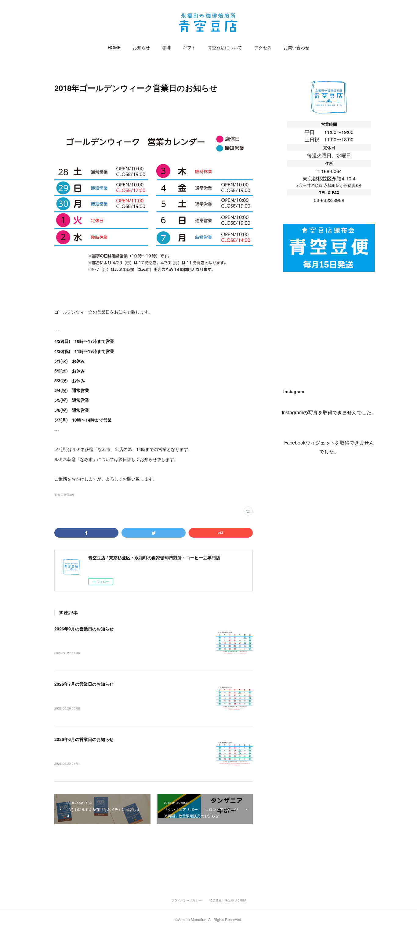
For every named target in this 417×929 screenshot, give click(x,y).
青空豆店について (225, 47)
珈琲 (166, 47)
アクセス (262, 47)
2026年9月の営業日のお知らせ (84, 629)
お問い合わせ (296, 47)
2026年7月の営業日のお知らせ (84, 684)
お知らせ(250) (64, 494)
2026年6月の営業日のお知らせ (84, 739)
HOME (114, 47)
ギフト (189, 47)
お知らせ (141, 47)
